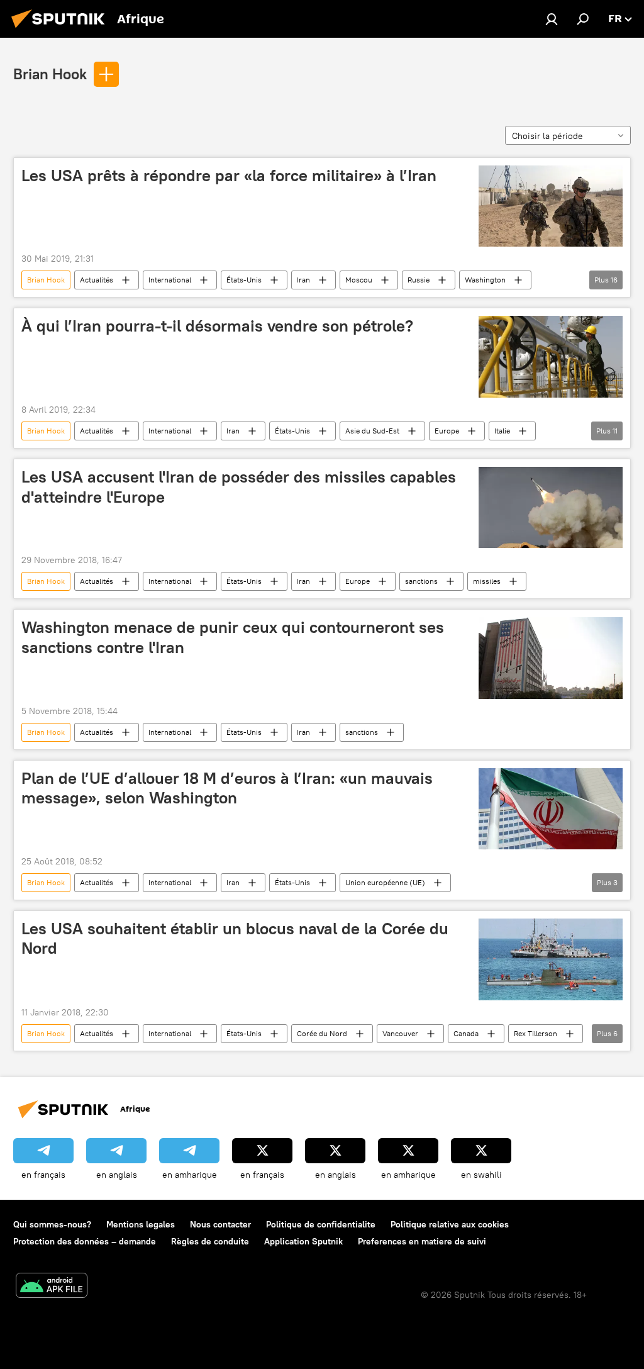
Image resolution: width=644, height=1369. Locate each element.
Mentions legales (140, 1224)
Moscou (358, 279)
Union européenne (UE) (385, 882)
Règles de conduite (210, 1241)
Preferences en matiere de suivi (422, 1241)
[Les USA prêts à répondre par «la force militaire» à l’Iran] (551, 206)
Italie (502, 430)
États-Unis (244, 279)
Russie (419, 279)
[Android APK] (51, 1287)
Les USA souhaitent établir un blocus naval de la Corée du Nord (234, 938)
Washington (485, 279)
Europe (447, 430)
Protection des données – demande (84, 1241)
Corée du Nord (322, 1033)
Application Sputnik (303, 1241)
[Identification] (551, 18)
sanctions (421, 581)
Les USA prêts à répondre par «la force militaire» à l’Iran (228, 175)
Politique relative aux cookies (450, 1224)
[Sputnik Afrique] (61, 29)
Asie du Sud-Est (372, 430)
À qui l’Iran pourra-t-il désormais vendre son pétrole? (217, 326)
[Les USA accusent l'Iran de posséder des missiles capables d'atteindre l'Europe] (551, 507)
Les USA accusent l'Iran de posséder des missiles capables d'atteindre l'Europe (238, 486)
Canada (466, 1033)
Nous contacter (220, 1224)
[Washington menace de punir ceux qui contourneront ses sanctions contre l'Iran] (551, 657)
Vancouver (400, 1033)
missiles (487, 581)
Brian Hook (50, 73)
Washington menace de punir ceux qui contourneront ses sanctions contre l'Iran (232, 637)
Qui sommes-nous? (52, 1224)
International (169, 279)
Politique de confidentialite (320, 1224)
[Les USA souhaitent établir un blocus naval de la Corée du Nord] (551, 959)
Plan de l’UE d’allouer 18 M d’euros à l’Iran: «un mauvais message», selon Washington (227, 788)
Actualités (96, 279)
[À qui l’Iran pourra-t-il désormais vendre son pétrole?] (551, 357)
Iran (303, 279)
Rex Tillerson (535, 1033)
